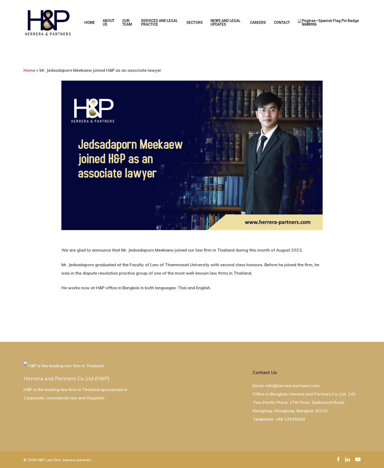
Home (29, 70)
